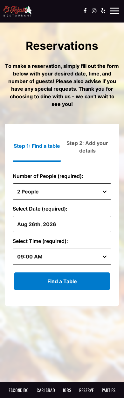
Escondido (19, 390)
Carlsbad (46, 390)
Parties (108, 390)
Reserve (86, 390)
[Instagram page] (94, 11)
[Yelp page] (103, 11)
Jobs (67, 390)
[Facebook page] (85, 11)
